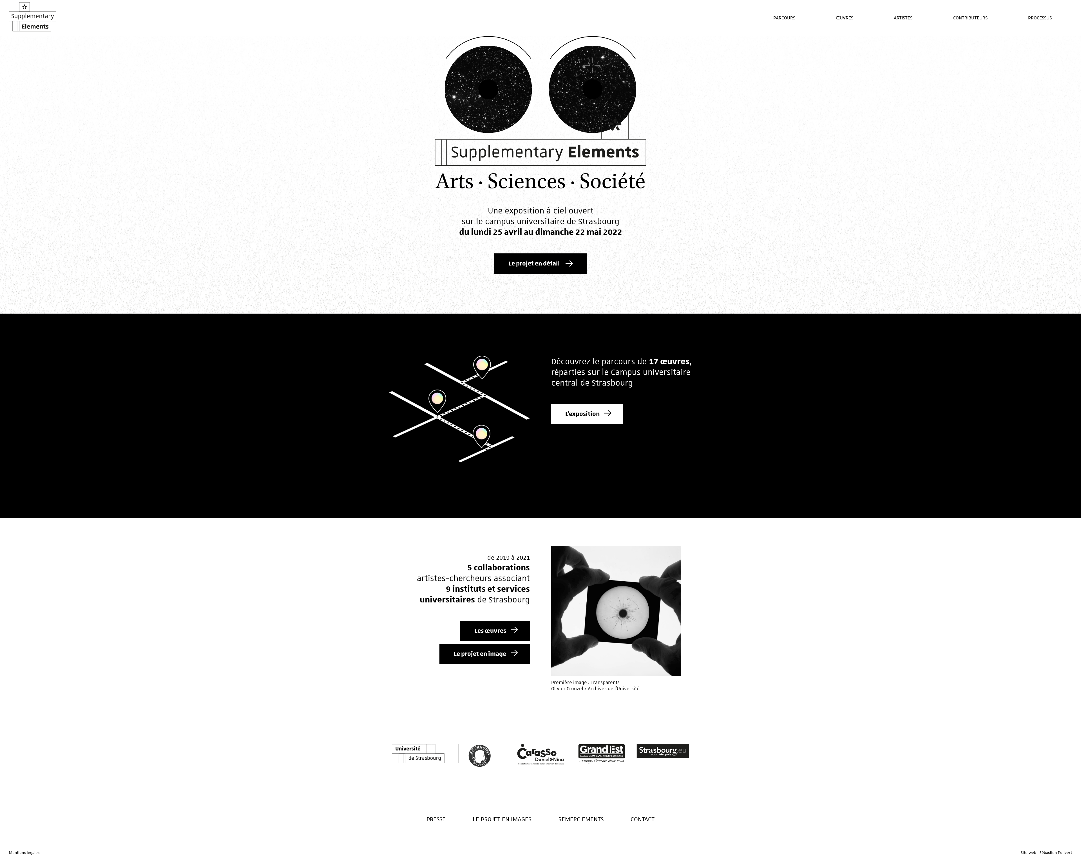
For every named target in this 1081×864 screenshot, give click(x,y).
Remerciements (581, 819)
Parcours (784, 18)
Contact (643, 819)
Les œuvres (490, 631)
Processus (1040, 18)
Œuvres (844, 18)
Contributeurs (970, 18)
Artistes (903, 18)
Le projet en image (480, 654)
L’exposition (582, 414)
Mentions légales (24, 852)
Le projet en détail (534, 263)
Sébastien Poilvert (1056, 852)
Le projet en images (502, 819)
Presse (436, 819)
